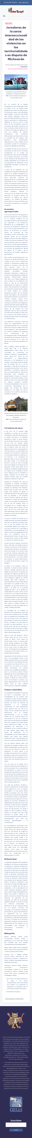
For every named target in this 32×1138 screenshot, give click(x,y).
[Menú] (4, 15)
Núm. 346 (8, 23)
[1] (22, 121)
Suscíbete (16, 1130)
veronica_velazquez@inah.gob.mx (18, 68)
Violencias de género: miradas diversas (14, 999)
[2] (24, 239)
